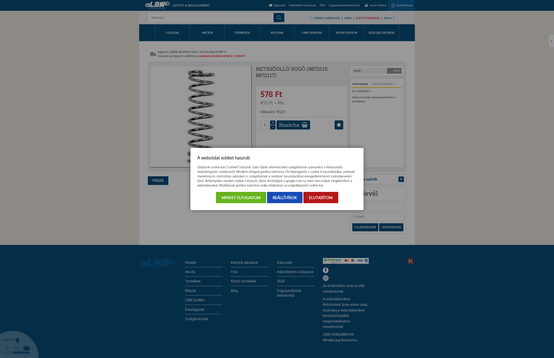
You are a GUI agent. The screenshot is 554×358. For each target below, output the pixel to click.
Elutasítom (321, 197)
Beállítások (285, 197)
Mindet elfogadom (241, 197)
